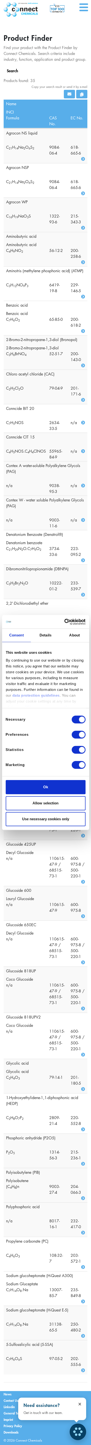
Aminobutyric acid (21, 236)
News (7, 1394)
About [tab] (74, 635)
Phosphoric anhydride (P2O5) (31, 1138)
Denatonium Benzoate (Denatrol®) (34, 534)
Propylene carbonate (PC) (27, 1241)
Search (12, 70)
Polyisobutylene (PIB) (23, 1172)
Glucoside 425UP (21, 844)
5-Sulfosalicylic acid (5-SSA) (29, 1344)
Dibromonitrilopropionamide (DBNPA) (37, 569)
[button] (69, 94)
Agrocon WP (17, 202)
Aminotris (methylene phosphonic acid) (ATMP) (44, 270)
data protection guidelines (35, 695)
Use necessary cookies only (45, 819)
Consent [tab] (16, 635)
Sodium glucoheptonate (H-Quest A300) (39, 1275)
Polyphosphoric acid (23, 1206)
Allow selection (45, 803)
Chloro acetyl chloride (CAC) (30, 374)
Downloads (11, 1432)
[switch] (78, 734)
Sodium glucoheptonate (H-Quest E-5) (37, 1310)
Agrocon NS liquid (21, 133)
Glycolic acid (17, 1063)
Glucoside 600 (18, 890)
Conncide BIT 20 (20, 408)
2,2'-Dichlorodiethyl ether (27, 603)
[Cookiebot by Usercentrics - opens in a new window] (64, 622)
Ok (45, 787)
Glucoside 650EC (21, 924)
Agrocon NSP (17, 167)
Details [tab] (45, 635)
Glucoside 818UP (21, 971)
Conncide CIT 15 (20, 437)
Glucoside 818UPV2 (23, 1017)
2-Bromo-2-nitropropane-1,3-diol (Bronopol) (41, 339)
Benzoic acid (17, 305)
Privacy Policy (13, 1426)
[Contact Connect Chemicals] (78, 1432)
